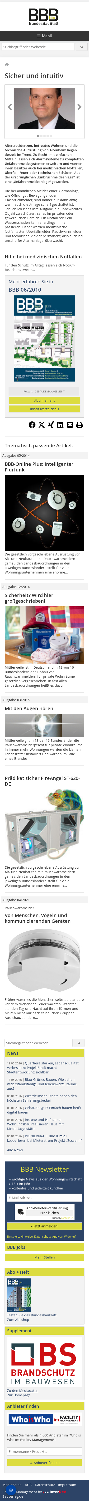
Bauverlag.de (12, 1496)
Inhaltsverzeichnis (44, 409)
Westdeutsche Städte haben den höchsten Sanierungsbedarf (42, 1098)
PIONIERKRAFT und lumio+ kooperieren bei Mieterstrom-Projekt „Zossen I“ (44, 1138)
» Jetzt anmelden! (44, 1226)
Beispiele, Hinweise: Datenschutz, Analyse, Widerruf (41, 1236)
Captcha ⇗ (62, 1218)
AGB (28, 1484)
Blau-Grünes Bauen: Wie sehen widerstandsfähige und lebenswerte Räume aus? (42, 1084)
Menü (47, 35)
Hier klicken (49, 1213)
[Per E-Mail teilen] (70, 425)
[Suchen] (81, 47)
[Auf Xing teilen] (51, 427)
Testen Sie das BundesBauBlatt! (32, 1315)
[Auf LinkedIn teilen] (60, 427)
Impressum (67, 1484)
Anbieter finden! (46, 1462)
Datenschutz (45, 1484)
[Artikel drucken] (79, 425)
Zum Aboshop (18, 1319)
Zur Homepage (19, 1395)
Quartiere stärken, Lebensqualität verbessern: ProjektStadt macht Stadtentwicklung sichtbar (43, 1067)
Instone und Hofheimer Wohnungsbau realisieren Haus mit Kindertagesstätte (35, 1124)
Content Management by (22, 1492)
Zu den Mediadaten (22, 1390)
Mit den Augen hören (29, 708)
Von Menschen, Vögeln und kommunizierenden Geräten (38, 918)
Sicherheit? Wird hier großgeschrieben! (29, 598)
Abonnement (44, 400)
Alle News (15, 1150)
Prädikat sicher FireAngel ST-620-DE (42, 781)
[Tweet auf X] (41, 427)
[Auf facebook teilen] (32, 427)
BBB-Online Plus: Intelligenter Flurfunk (39, 467)
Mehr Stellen (44, 1257)
